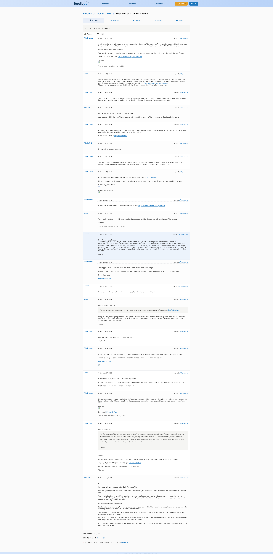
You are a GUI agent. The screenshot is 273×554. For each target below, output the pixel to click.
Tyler (86, 372)
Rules (181, 20)
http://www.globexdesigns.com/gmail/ (154, 83)
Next (103, 538)
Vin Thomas (88, 38)
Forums (87, 13)
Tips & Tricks (103, 13)
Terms (125, 553)
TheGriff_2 (88, 143)
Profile (159, 20)
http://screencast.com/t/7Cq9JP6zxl (151, 206)
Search (137, 20)
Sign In (193, 3)
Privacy (118, 553)
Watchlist (116, 20)
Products (105, 4)
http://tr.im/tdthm (120, 136)
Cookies (131, 553)
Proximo (87, 107)
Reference (184, 38)
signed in (124, 542)
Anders (86, 73)
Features (132, 4)
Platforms (159, 4)
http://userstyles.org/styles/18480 (130, 57)
